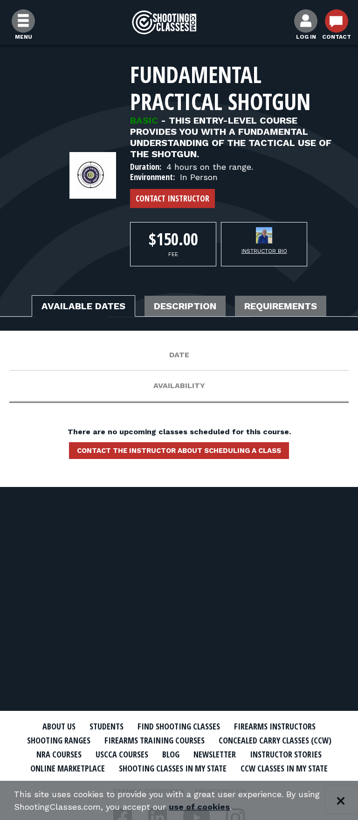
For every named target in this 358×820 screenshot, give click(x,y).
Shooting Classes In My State (173, 768)
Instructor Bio (264, 251)
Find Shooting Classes (179, 726)
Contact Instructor (172, 198)
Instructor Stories (286, 754)
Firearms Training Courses (154, 740)
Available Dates (83, 306)
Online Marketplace (67, 768)
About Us (59, 726)
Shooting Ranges (58, 740)
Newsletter (214, 754)
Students (107, 726)
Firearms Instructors (275, 726)
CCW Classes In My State (284, 768)
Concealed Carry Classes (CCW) (275, 740)
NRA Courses (59, 754)
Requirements (280, 306)
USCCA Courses (122, 754)
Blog (170, 754)
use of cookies (199, 807)
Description (185, 306)
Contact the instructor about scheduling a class (179, 450)
